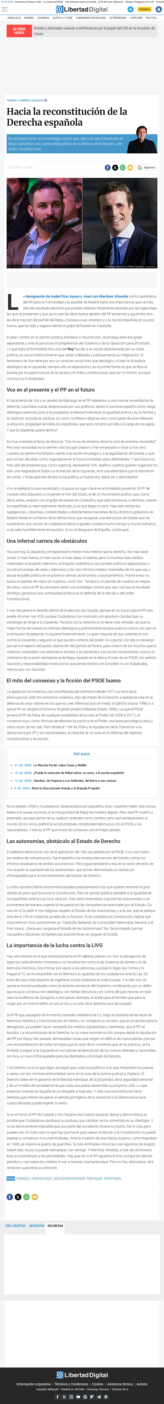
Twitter (64, 1397)
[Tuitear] (115, 167)
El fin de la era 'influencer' (110, 2)
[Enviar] (123, 167)
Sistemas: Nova (120, 1389)
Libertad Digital (82, 1375)
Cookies (97, 1384)
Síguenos (149, 167)
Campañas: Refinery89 (47, 1389)
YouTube (78, 1397)
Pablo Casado (94, 1178)
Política (151, 17)
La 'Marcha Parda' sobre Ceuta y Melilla (50, 765)
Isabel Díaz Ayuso (42, 1178)
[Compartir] (108, 167)
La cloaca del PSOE (53, 2)
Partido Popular (112, 1178)
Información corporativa (34, 1384)
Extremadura (118, 17)
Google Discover (85, 1397)
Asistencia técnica (120, 1384)
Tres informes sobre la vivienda (80, 2)
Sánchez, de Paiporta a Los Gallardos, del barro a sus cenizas (65, 781)
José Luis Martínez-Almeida (69, 1178)
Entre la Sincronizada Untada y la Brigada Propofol (57, 788)
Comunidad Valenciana (91, 17)
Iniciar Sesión (159, 9)
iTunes (106, 1397)
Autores (142, 1384)
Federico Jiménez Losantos (25, 100)
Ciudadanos (23, 1178)
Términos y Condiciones (71, 1384)
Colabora (144, 9)
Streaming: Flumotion (98, 1389)
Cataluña (136, 17)
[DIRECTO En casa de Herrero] (130, 9)
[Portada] (81, 9)
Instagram (71, 1397)
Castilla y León (62, 17)
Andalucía (14, 17)
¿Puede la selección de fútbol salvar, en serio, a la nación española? (69, 773)
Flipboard (92, 1397)
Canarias (43, 17)
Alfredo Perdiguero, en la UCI (140, 2)
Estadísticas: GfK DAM (72, 1389)
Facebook (57, 1397)
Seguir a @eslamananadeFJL (45, 100)
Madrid (29, 17)
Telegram (99, 1397)
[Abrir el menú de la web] (28, 9)
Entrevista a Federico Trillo (28, 2)
